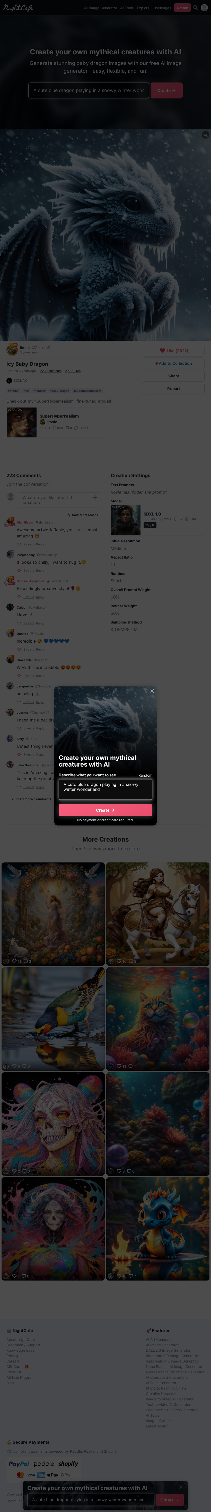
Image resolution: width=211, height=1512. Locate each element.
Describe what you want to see (87, 774)
